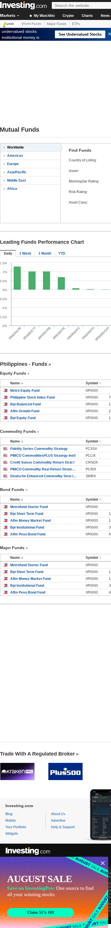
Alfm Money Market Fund (30, 521)
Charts (87, 16)
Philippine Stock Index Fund (32, 397)
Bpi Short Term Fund (26, 514)
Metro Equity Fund (25, 391)
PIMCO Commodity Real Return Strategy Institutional (43, 469)
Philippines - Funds (23, 364)
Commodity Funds (18, 431)
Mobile (10, 821)
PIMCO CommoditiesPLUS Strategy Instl (42, 456)
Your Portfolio (15, 827)
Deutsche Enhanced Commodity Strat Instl (43, 476)
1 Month (44, 253)
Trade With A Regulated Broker (37, 754)
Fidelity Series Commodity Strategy (39, 449)
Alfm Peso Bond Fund (27, 534)
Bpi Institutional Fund (27, 527)
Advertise (58, 821)
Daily (8, 253)
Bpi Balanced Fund (25, 404)
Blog (9, 814)
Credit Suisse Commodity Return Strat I (42, 462)
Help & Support (63, 827)
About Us (58, 814)
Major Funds (56, 24)
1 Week (25, 253)
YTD (61, 253)
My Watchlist (44, 16)
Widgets (11, 834)
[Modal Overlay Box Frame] (54, 892)
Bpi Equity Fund (23, 418)
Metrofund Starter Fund (29, 507)
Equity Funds (13, 373)
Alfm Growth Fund (24, 411)
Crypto (68, 16)
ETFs (76, 24)
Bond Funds (12, 489)
